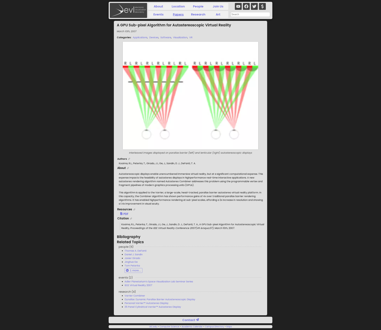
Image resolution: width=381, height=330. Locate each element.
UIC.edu (153, 326)
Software (165, 37)
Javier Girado (132, 258)
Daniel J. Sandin (134, 254)
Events (158, 14)
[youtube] (238, 6)
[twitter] (254, 6)
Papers (178, 14)
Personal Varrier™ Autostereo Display (146, 303)
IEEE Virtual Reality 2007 (138, 285)
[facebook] (246, 6)
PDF (125, 214)
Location (178, 6)
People (198, 6)
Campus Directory (214, 326)
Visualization (180, 37)
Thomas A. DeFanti (135, 250)
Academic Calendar (192, 326)
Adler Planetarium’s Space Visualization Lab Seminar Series (159, 281)
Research (198, 14)
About (158, 6)
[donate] (262, 6)
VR (190, 37)
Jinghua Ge (131, 262)
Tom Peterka (132, 265)
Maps (229, 326)
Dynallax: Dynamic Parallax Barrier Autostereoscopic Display (160, 299)
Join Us (218, 6)
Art (218, 14)
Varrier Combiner (135, 295)
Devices (154, 37)
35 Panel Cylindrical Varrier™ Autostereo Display (153, 307)
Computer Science (169, 326)
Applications (140, 37)
